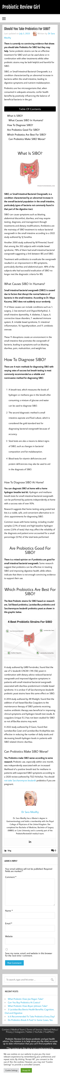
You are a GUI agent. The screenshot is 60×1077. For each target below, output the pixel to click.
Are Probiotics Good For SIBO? (23, 129)
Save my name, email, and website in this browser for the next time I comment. (28, 954)
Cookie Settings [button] (11, 1070)
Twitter (29, 1031)
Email (8, 923)
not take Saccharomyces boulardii (20, 780)
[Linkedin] (30, 841)
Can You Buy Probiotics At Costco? (24, 1002)
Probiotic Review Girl (21, 7)
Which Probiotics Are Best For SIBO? (26, 134)
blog (9, 850)
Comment (10, 877)
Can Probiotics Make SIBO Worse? (27, 139)
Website (9, 936)
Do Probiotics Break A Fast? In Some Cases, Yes (30, 1019)
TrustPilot (48, 1031)
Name (9, 910)
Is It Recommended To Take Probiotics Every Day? (31, 1016)
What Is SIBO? (15, 115)
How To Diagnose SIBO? (20, 125)
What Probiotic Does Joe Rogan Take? (25, 998)
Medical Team (18, 1029)
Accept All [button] (26, 1070)
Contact (5, 1029)
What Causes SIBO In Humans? (26, 120)
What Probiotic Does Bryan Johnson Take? (27, 1005)
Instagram (19, 1031)
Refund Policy (50, 1029)
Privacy (9, 1031)
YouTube (38, 1031)
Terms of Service (34, 1029)
